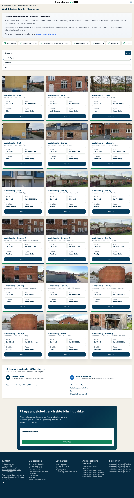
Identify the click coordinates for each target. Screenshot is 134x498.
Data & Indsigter (61, 464)
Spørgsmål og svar (62, 466)
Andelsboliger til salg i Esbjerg (93, 476)
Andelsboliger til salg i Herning (120, 472)
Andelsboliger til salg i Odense (93, 472)
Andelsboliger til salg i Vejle (118, 468)
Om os (72, 391)
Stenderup (32, 5)
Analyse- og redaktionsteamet (66, 472)
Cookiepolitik (33, 475)
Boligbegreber (61, 470)
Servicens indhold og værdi (38, 472)
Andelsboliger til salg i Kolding (119, 466)
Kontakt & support (35, 466)
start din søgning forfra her (46, 34)
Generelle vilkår (34, 470)
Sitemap (32, 477)
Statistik (58, 468)
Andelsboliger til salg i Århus (92, 470)
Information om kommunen (80, 385)
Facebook (3, 482)
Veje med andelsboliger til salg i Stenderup (21, 385)
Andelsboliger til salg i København (90, 467)
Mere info (23, 116)
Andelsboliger (7, 5)
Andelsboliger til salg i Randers (120, 464)
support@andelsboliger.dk (11, 470)
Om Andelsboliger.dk (36, 464)
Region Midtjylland (20, 5)
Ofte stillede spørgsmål (78, 394)
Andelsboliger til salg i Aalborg (93, 474)
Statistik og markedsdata (79, 388)
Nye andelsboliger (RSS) (37, 479)
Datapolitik (32, 473)
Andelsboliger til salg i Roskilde (120, 470)
